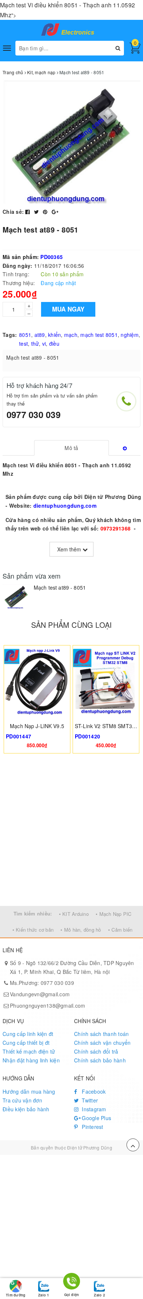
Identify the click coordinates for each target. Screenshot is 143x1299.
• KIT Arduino (74, 913)
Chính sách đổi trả (96, 1051)
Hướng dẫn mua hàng (29, 1091)
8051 (25, 334)
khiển (54, 334)
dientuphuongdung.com (64, 505)
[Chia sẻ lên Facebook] (28, 211)
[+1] (55, 211)
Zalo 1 (43, 1295)
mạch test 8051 (99, 334)
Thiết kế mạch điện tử (29, 1051)
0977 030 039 (33, 414)
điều (54, 343)
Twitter (89, 1100)
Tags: (10, 334)
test (23, 343)
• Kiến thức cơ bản (33, 929)
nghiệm (130, 334)
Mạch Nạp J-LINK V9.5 (37, 726)
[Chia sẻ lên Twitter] (37, 211)
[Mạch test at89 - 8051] (16, 596)
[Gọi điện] (71, 1282)
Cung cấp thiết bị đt (26, 1042)
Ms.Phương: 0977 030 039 (42, 982)
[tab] (71, 448)
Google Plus (95, 1118)
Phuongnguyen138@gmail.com (47, 1005)
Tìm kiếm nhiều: (33, 913)
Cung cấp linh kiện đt (28, 1033)
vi (44, 343)
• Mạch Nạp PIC (114, 913)
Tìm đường (15, 1295)
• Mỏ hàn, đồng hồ (80, 929)
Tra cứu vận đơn (22, 1100)
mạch (70, 334)
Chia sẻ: (13, 211)
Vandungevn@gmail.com (40, 994)
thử (35, 343)
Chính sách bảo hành (100, 1060)
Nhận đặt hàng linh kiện (31, 1060)
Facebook (93, 1091)
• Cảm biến (120, 929)
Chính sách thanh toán (101, 1033)
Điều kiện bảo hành (26, 1109)
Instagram (93, 1109)
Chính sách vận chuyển (102, 1042)
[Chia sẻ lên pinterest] (46, 211)
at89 (39, 334)
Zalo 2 (99, 1295)
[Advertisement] (71, 830)
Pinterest (91, 1126)
